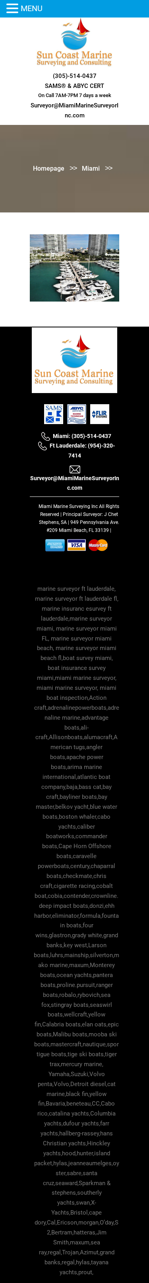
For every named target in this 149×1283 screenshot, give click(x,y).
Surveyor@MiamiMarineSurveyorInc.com (74, 483)
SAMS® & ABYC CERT (74, 86)
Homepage (48, 168)
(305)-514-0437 (75, 76)
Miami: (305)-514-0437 (82, 436)
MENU (32, 8)
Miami (91, 168)
